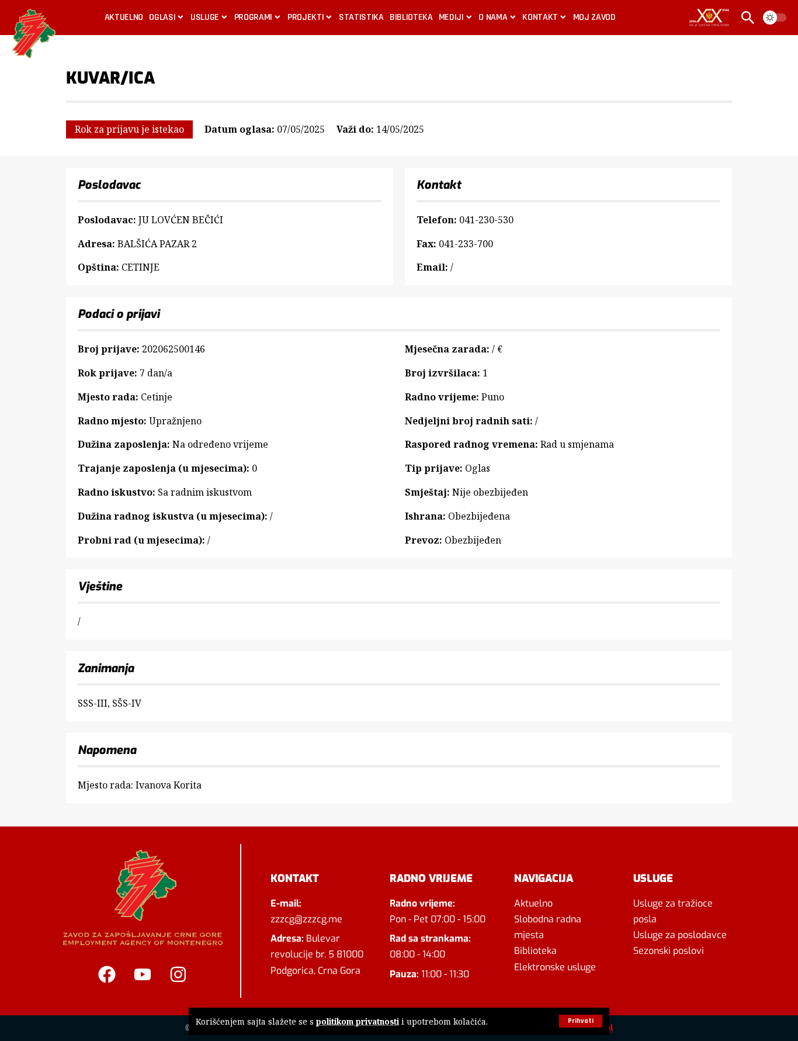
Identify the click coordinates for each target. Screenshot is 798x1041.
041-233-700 (466, 243)
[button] (580, 1021)
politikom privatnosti (357, 1021)
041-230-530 (486, 219)
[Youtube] (142, 974)
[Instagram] (178, 974)
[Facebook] (106, 974)
